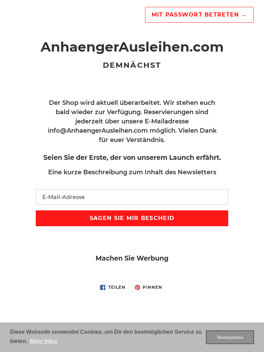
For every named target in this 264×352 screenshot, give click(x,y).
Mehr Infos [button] (43, 341)
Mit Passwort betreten (199, 14)
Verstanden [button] (230, 337)
